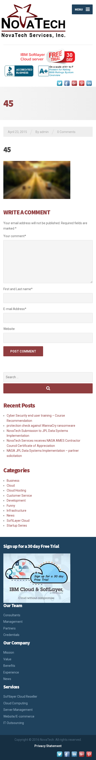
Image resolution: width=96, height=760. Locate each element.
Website (9, 329)
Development (16, 500)
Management (13, 621)
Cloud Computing (15, 703)
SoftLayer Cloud (18, 520)
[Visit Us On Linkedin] (89, 83)
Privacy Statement (48, 746)
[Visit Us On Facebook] (67, 83)
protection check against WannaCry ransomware (41, 425)
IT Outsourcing (13, 723)
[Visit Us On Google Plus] (74, 83)
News (11, 515)
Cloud (11, 485)
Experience (11, 672)
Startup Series (17, 525)
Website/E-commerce (18, 716)
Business (13, 480)
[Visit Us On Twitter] (59, 83)
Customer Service (19, 495)
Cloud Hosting (16, 490)
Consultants (11, 615)
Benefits (9, 665)
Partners (9, 628)
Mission (8, 652)
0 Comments (66, 132)
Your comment (14, 236)
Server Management (18, 709)
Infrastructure (16, 510)
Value (7, 659)
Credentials (11, 635)
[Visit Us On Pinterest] (81, 83)
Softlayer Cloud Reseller (20, 696)
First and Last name (18, 289)
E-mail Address (14, 309)
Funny (11, 505)
